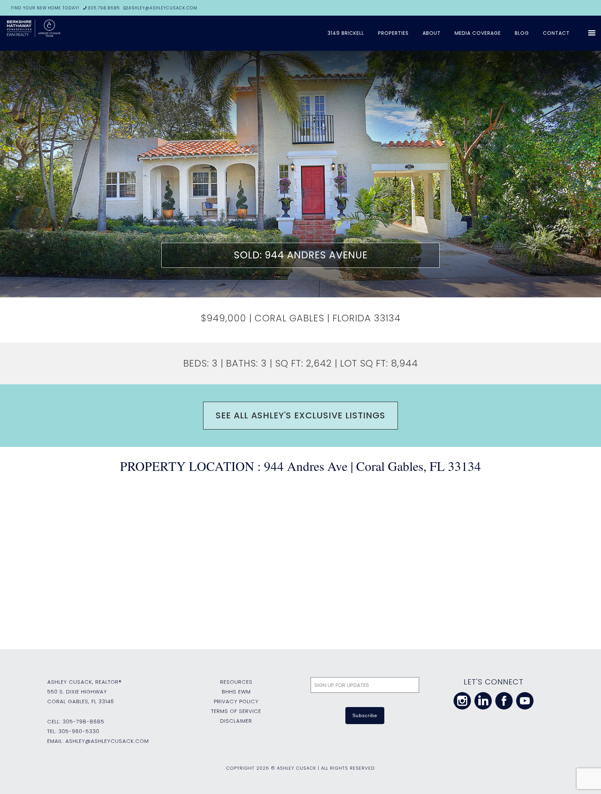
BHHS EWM (236, 691)
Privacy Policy (236, 701)
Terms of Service (236, 711)
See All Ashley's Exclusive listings (300, 415)
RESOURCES (236, 681)
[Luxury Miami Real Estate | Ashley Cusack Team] (59, 33)
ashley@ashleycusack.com (107, 741)
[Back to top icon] (567, 779)
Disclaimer (236, 720)
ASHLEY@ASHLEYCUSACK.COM (162, 8)
